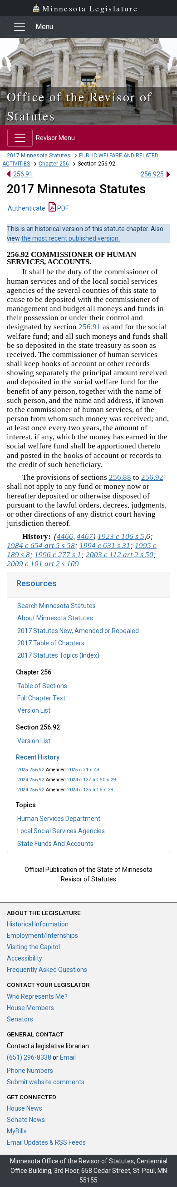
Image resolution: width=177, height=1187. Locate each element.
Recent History (37, 757)
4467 (85, 536)
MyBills (17, 1131)
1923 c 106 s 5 (121, 536)
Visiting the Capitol (33, 947)
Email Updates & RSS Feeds (46, 1142)
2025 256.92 (30, 770)
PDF (62, 208)
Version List (33, 710)
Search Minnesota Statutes (56, 605)
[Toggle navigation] (19, 27)
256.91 (23, 174)
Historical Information (38, 924)
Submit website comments (45, 1082)
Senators (20, 1019)
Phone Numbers (30, 1070)
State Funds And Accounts (55, 843)
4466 (65, 536)
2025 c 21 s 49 (83, 770)
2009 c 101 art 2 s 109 (43, 563)
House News (24, 1108)
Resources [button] (36, 583)
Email (68, 1057)
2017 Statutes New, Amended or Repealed (78, 630)
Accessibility (24, 958)
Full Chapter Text (41, 698)
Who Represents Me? (37, 996)
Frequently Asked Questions (47, 969)
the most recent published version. (70, 238)
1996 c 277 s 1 (57, 554)
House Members (30, 1007)
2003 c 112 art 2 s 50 (119, 554)
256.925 (152, 174)
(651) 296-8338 (29, 1057)
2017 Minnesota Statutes (38, 155)
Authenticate (26, 208)
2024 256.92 (30, 780)
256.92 (152, 477)
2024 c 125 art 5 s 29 (90, 790)
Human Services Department (58, 818)
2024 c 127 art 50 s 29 (91, 780)
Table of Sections (42, 685)
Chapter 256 (54, 164)
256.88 (120, 477)
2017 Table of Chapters (50, 643)
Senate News (26, 1119)
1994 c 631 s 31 (104, 545)
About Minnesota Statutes (55, 618)
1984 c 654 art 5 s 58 (41, 545)
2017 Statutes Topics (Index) (58, 655)
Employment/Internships (42, 935)
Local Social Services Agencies (61, 831)
